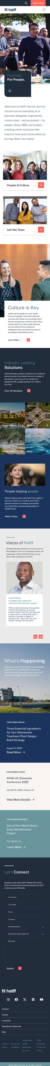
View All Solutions (13, 390)
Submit (10, 968)
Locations (6, 1020)
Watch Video (11, 516)
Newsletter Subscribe (11, 1026)
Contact (5, 1009)
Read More (14, 752)
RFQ (4, 1032)
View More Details (18, 799)
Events (5, 1014)
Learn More (13, 339)
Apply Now (38, 3)
